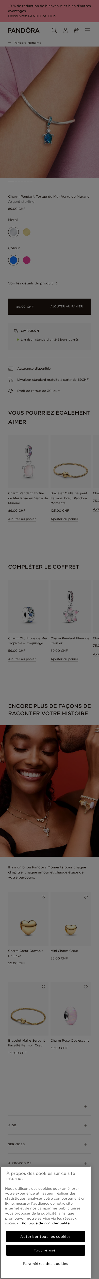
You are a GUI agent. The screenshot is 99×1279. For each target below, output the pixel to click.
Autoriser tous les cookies (45, 1237)
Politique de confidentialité (46, 1223)
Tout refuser (45, 1250)
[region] (45, 1222)
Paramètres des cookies (45, 1264)
